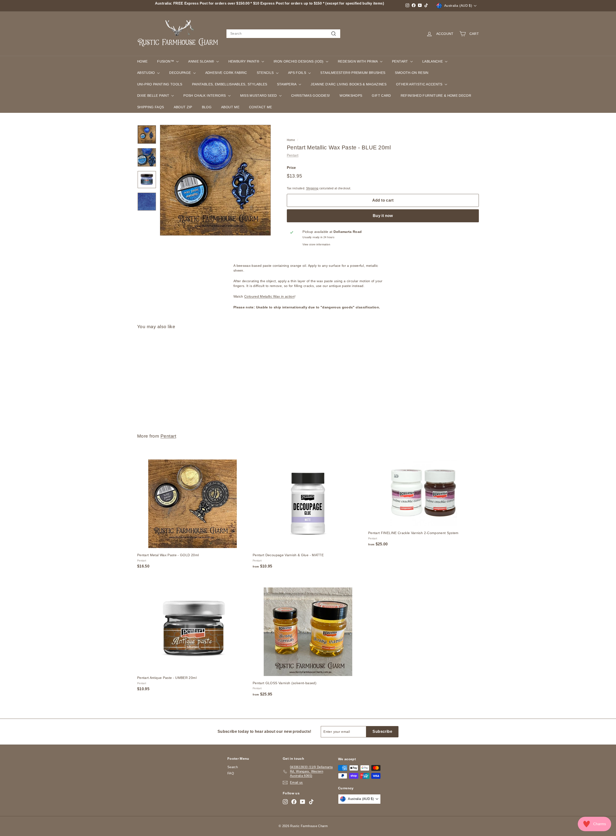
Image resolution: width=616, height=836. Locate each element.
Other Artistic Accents (419, 84)
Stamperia (287, 84)
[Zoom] (215, 180)
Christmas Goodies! (310, 95)
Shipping (312, 188)
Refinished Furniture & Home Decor (436, 95)
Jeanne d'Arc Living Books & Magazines (348, 84)
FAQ (230, 773)
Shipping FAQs (150, 107)
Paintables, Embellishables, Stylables (229, 84)
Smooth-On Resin (411, 73)
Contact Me (260, 107)
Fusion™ (166, 61)
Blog (207, 107)
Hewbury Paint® (244, 61)
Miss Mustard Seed (259, 95)
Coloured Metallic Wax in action (269, 296)
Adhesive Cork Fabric (226, 73)
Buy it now (383, 216)
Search (232, 767)
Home (142, 61)
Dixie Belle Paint (153, 95)
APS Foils (297, 73)
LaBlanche (433, 61)
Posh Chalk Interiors (205, 95)
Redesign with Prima (358, 61)
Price (291, 167)
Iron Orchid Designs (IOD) (299, 61)
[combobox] (283, 33)
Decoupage (180, 73)
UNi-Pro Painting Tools (159, 84)
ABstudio (146, 73)
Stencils (266, 73)
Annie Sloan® (201, 61)
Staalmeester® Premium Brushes (352, 73)
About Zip (183, 107)
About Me (230, 107)
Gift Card (381, 95)
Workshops (351, 95)
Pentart (400, 61)
